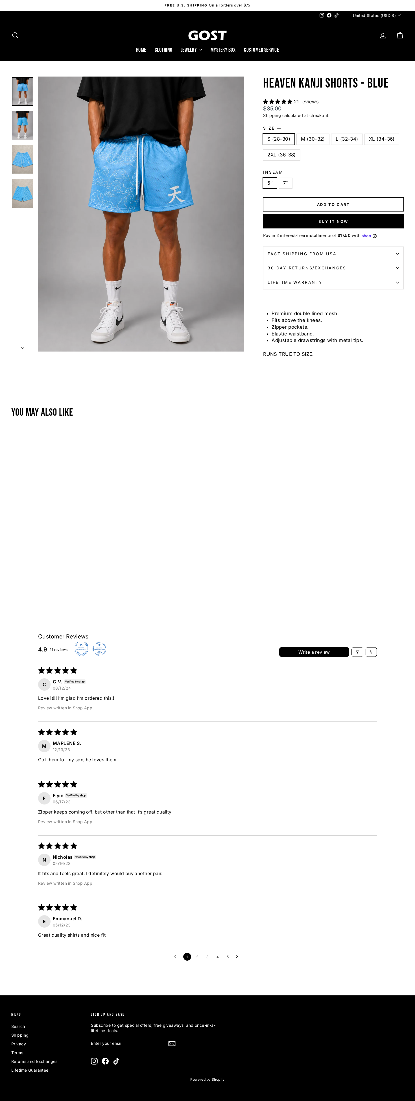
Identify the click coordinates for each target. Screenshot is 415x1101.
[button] (278, 101)
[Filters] (357, 652)
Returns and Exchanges (34, 1061)
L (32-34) (347, 139)
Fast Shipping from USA (302, 253)
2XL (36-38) (281, 155)
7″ (285, 183)
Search (18, 1026)
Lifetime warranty (295, 282)
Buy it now (333, 221)
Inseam (273, 172)
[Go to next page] (238, 957)
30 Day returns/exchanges (307, 267)
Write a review (314, 652)
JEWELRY (189, 50)
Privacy (18, 1043)
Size (272, 128)
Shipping (272, 115)
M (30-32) (313, 139)
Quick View (58, 566)
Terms (17, 1052)
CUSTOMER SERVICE (261, 50)
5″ (269, 183)
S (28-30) (278, 139)
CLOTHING (163, 50)
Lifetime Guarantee (30, 1070)
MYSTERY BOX (223, 50)
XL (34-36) (382, 139)
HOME (141, 50)
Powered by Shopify (207, 1079)
